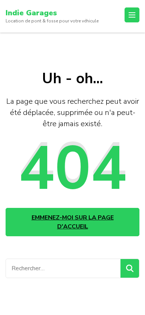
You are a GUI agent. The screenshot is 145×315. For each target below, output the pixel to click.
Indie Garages (31, 13)
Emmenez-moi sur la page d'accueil (73, 222)
